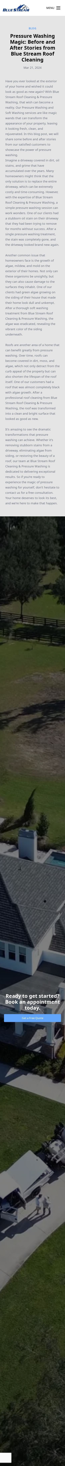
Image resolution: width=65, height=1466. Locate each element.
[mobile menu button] (58, 8)
